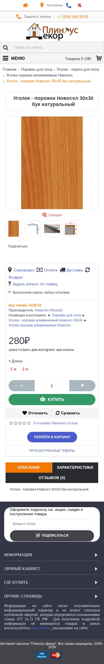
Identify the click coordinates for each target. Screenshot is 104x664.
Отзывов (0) (52, 477)
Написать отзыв (64, 423)
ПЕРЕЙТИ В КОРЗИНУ (52, 437)
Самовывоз (24, 270)
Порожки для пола (66, 315)
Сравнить (70, 413)
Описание (28, 467)
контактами (40, 627)
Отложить (38, 413)
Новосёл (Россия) (49, 310)
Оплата (50, 270)
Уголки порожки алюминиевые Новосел (40, 325)
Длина (17, 361)
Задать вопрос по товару (35, 284)
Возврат (16, 277)
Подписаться (55, 535)
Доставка (75, 270)
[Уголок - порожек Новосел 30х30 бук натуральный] (52, 162)
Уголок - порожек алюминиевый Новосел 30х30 (46, 320)
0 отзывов (41, 423)
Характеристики (75, 467)
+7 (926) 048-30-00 (73, 17)
